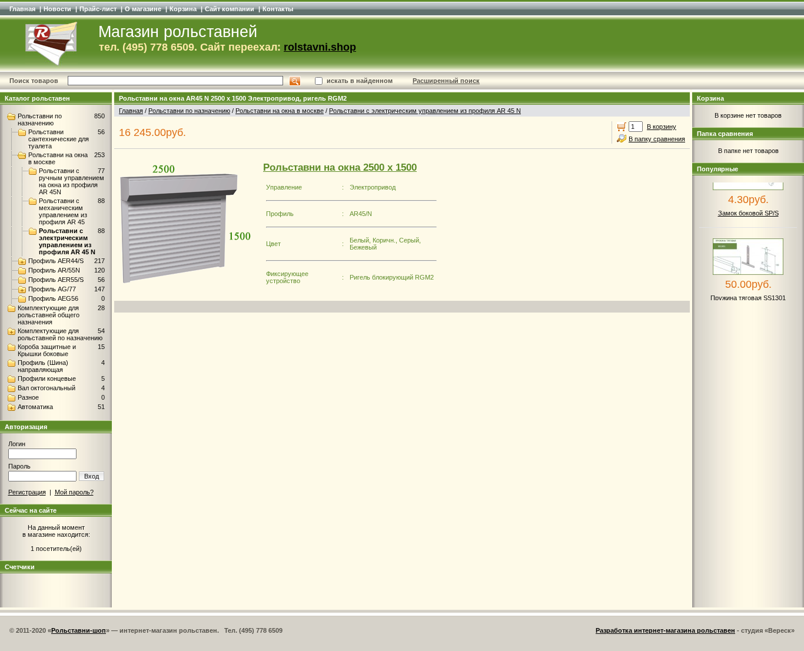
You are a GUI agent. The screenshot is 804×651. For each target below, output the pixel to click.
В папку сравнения (657, 138)
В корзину (661, 126)
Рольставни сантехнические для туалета (58, 139)
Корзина (183, 8)
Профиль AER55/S (56, 279)
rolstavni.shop (320, 47)
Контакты (278, 8)
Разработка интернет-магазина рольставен (665, 630)
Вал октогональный (46, 387)
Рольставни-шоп (78, 630)
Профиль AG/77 (52, 289)
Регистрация (27, 492)
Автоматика (35, 406)
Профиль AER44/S (56, 260)
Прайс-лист (98, 8)
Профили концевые (47, 378)
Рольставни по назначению (40, 119)
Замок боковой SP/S (748, 207)
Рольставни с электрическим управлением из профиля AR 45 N (67, 241)
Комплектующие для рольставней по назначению (60, 334)
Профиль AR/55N (54, 270)
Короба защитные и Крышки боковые (47, 350)
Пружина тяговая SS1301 (748, 291)
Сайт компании (229, 8)
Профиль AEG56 (53, 298)
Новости (57, 8)
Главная (22, 8)
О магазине (143, 8)
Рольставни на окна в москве (279, 110)
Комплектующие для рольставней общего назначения (48, 315)
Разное (28, 397)
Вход (91, 476)
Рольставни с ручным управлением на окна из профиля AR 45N (71, 181)
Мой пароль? (74, 492)
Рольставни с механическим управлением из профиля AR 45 (63, 211)
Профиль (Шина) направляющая (43, 366)
